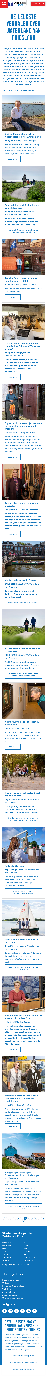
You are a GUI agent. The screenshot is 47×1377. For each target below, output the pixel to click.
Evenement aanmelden (13, 1286)
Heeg (26, 1245)
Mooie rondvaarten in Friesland (22, 602)
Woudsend (28, 1260)
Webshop (6, 1289)
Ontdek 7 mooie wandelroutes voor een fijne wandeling (23, 674)
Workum (6, 1260)
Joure (26, 1248)
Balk (26, 1242)
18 (43, 1218)
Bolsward (6, 1242)
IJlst (4, 1248)
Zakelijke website (10, 1295)
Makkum (28, 1254)
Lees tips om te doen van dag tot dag (23, 1207)
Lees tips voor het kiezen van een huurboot (23, 968)
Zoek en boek (8, 1292)
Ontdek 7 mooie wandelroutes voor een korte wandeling (23, 231)
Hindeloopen (8, 1245)
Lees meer (12, 159)
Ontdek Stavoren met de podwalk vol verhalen (23, 892)
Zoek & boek (38, 4)
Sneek (5, 1254)
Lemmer (27, 1251)
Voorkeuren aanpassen (23, 1369)
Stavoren (6, 1257)
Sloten (5, 1251)
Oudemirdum (30, 1257)
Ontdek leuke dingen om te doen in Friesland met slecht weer (23, 819)
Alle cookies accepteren (23, 1355)
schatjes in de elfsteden (14, 60)
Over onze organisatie (12, 1298)
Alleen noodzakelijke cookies (23, 1362)
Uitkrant (6, 1283)
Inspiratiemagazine (11, 1280)
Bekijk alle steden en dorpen (15, 1265)
